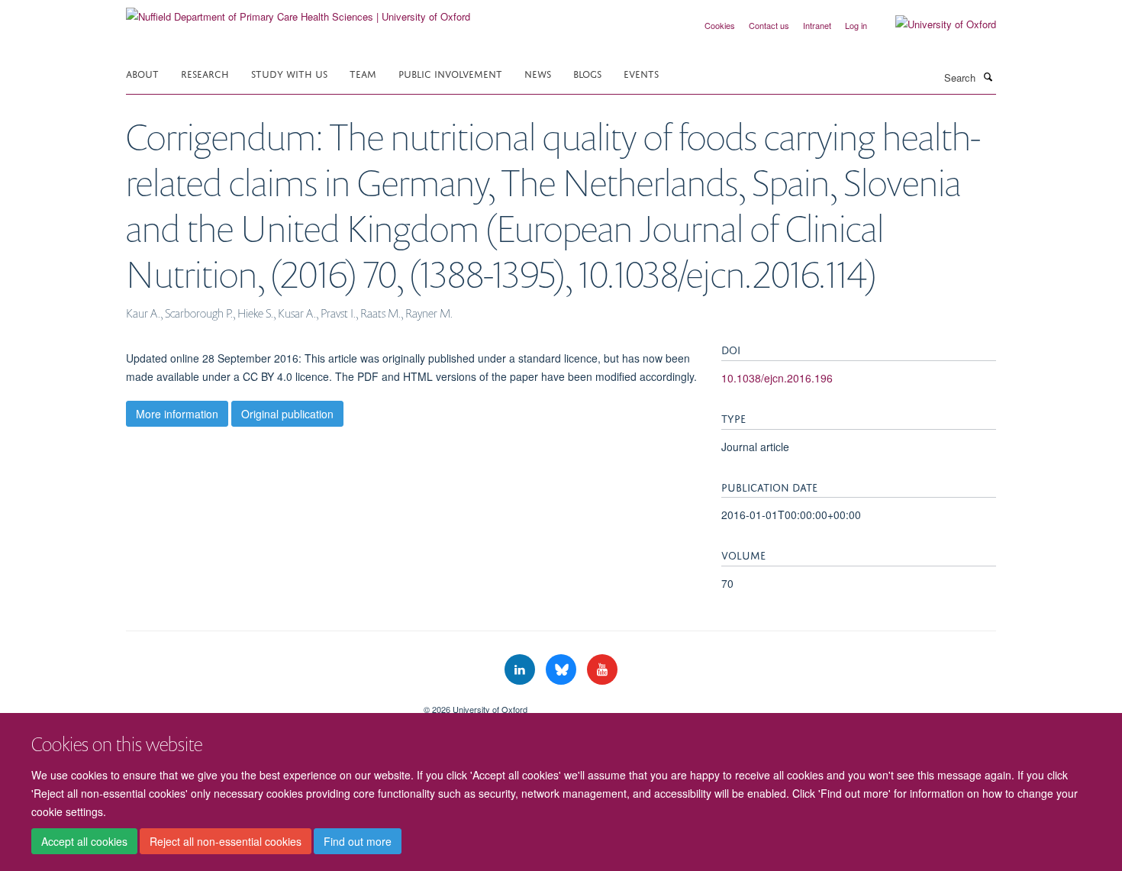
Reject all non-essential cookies (225, 841)
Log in (856, 25)
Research (205, 73)
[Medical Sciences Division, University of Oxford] (263, 704)
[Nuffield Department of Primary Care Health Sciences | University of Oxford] (298, 11)
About (142, 73)
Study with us (289, 73)
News (537, 73)
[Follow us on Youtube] (602, 670)
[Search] (987, 76)
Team (363, 73)
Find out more (358, 841)
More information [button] (177, 413)
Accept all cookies (84, 841)
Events (641, 73)
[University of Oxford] (934, 24)
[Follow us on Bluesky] (562, 670)
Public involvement (450, 73)
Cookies (719, 25)
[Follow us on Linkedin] (521, 670)
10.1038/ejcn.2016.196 (777, 377)
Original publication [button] (287, 413)
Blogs (587, 73)
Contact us (769, 25)
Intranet (817, 25)
